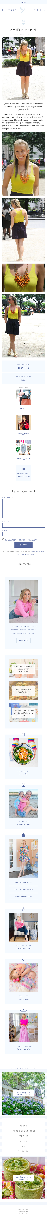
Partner (23, 1136)
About (23, 1126)
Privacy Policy (23, 1213)
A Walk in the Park (23, 30)
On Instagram (23, 1092)
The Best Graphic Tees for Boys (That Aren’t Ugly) (23, 713)
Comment (7, 497)
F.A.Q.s (23, 1146)
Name (5, 521)
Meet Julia (23, 640)
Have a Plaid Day (23, 434)
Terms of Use (23, 1211)
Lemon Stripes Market (23, 889)
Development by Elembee (23, 1217)
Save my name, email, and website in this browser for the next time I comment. (21, 539)
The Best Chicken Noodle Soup (23, 690)
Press (23, 1141)
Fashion (29, 34)
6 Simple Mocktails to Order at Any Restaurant (23, 668)
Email (5, 530)
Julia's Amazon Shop (23, 896)
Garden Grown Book (23, 1131)
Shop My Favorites (23, 882)
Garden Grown (23, 1177)
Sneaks (23, 408)
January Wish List (23, 459)
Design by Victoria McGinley (23, 1215)
